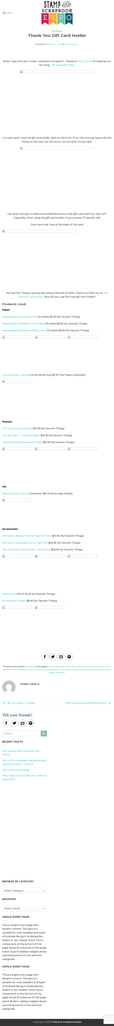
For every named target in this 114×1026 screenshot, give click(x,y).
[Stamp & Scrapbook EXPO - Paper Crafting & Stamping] (57, 13)
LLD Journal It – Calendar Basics (21, 435)
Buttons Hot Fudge (14, 600)
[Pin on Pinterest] (69, 656)
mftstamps (22, 669)
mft (14, 669)
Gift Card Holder (68, 666)
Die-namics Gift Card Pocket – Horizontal (26, 549)
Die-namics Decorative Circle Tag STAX (25, 542)
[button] (7, 13)
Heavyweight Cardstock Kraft (19, 316)
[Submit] (44, 733)
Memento (7, 669)
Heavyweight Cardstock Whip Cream (24, 330)
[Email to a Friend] (61, 656)
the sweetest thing (98, 669)
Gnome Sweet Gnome (15, 375)
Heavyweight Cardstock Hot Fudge (23, 323)
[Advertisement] (24, 804)
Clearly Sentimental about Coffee (22, 442)
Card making (54, 666)
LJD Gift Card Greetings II (17, 428)
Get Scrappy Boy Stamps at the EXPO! (20, 753)
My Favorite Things (37, 669)
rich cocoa (66, 669)
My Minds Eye (53, 669)
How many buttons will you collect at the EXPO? (24, 777)
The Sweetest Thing (62, 65)
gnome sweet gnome (87, 666)
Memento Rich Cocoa (15, 493)
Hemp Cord (9, 594)
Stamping (57, 31)
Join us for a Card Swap (16, 770)
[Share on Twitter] (53, 656)
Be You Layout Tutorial (21, 703)
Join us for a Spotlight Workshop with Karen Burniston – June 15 (24, 762)
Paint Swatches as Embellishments (86, 703)
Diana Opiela (72, 44)
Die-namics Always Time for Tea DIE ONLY (27, 535)
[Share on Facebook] (45, 656)
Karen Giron (85, 61)
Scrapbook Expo (80, 669)
